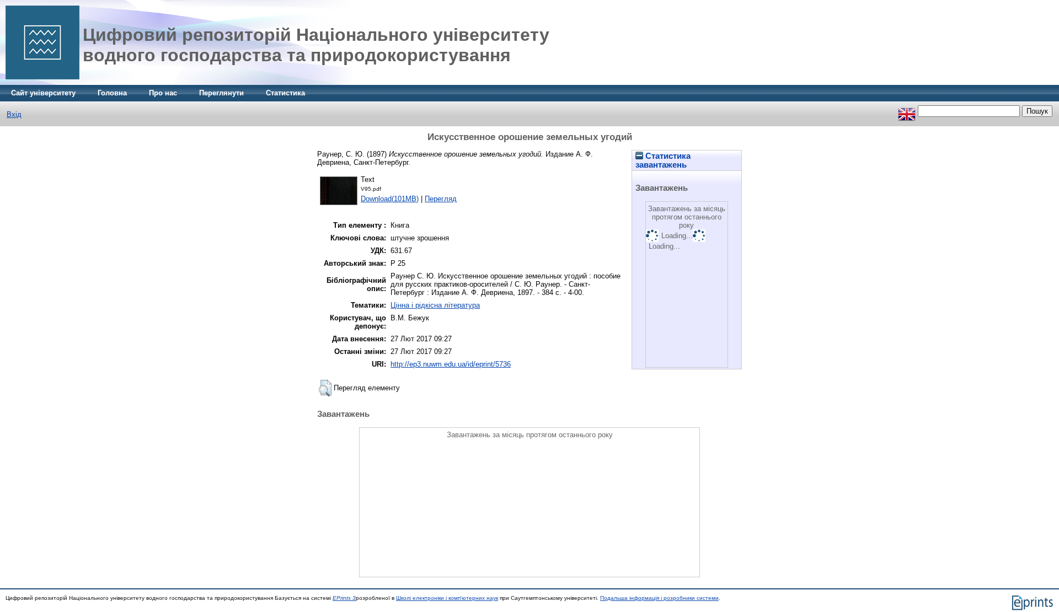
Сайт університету (43, 93)
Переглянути (221, 93)
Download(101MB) (390, 199)
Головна (112, 93)
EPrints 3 (344, 598)
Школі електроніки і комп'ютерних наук (447, 598)
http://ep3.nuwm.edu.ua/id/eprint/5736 (451, 364)
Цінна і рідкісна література (435, 305)
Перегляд (441, 199)
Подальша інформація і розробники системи (659, 598)
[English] (907, 111)
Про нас (163, 93)
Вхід (14, 114)
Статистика (285, 93)
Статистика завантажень (663, 160)
